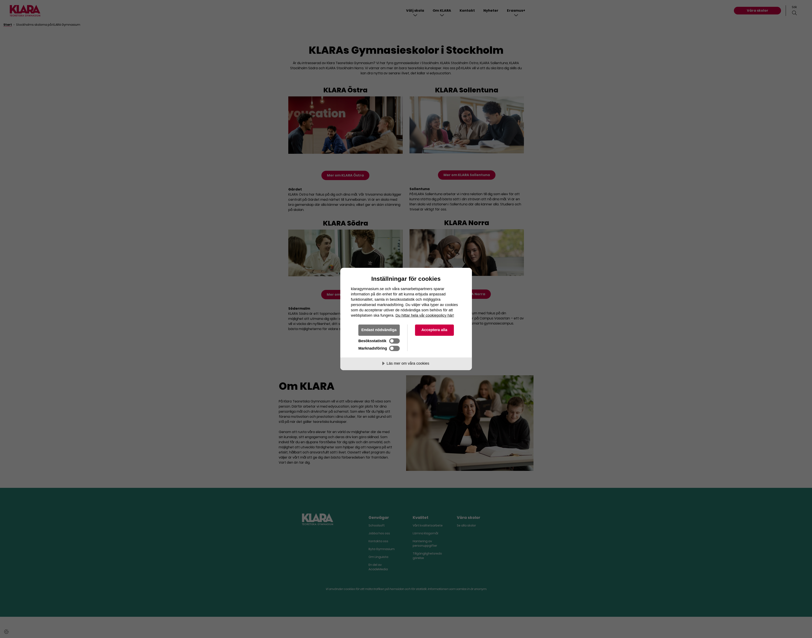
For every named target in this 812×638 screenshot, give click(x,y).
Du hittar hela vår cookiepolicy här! (424, 315)
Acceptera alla (434, 330)
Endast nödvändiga (379, 330)
